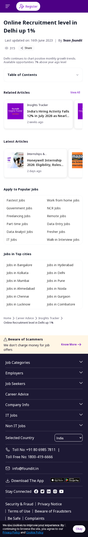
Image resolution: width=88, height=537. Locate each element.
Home (7, 318)
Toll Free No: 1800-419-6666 (29, 456)
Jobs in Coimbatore (61, 304)
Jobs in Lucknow (18, 304)
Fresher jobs (56, 232)
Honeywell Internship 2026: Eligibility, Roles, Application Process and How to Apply (44, 162)
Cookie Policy (34, 532)
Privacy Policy (11, 532)
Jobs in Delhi (56, 273)
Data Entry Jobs (58, 224)
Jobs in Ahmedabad (21, 288)
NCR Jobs (54, 208)
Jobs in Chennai (18, 296)
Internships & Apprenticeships (38, 155)
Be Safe (14, 518)
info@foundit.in (25, 468)
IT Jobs (12, 239)
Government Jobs (19, 208)
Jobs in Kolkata (17, 273)
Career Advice (25, 318)
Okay (79, 529)
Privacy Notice (50, 504)
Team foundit (72, 40)
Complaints (34, 518)
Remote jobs (56, 216)
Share (28, 48)
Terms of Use (19, 511)
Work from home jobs (63, 200)
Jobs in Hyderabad (60, 265)
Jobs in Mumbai (18, 280)
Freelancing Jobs (18, 216)
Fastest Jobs (16, 200)
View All (75, 92)
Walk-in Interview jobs (63, 239)
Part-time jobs (17, 224)
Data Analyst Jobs (20, 232)
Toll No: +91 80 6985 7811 (34, 449)
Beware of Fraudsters (53, 511)
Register (31, 6)
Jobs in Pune (56, 280)
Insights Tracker (37, 105)
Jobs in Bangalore (19, 265)
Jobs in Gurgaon (58, 296)
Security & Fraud (19, 504)
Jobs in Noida (56, 288)
